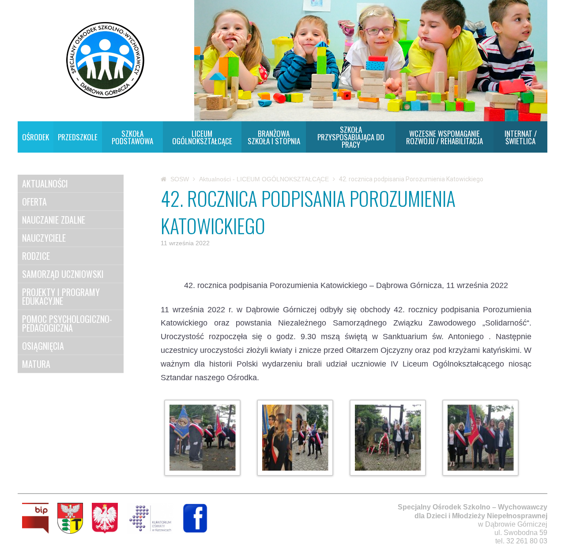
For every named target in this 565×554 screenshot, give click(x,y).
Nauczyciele (44, 237)
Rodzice (36, 255)
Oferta (34, 201)
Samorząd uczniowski (63, 274)
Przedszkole (78, 136)
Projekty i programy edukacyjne (61, 296)
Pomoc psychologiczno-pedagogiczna (67, 323)
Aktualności (45, 183)
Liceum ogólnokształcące (202, 137)
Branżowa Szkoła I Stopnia (274, 137)
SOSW (180, 179)
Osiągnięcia (43, 345)
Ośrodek (35, 136)
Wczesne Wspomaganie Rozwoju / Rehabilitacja (444, 137)
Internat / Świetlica (521, 137)
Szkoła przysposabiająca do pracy (350, 137)
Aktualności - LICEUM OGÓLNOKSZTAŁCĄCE (264, 179)
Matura (36, 364)
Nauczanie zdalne (53, 219)
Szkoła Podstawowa (132, 137)
